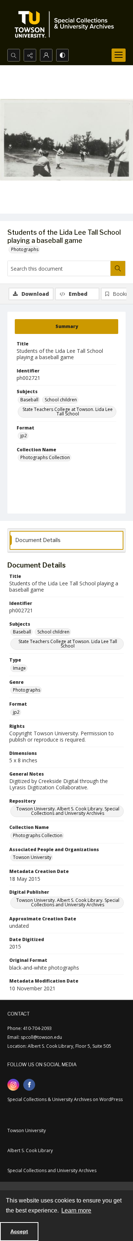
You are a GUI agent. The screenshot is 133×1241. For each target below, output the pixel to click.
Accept (19, 1231)
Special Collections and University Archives (51, 1170)
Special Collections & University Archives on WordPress (65, 1099)
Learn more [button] (76, 1210)
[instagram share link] (13, 1085)
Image (19, 668)
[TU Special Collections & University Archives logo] (66, 24)
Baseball (29, 400)
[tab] (66, 327)
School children (61, 400)
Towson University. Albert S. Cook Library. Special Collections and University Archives (67, 811)
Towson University (32, 857)
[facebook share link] (29, 1085)
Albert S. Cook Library (30, 1150)
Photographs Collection (45, 457)
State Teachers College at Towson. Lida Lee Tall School (68, 411)
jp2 (23, 435)
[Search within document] (117, 268)
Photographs (24, 249)
